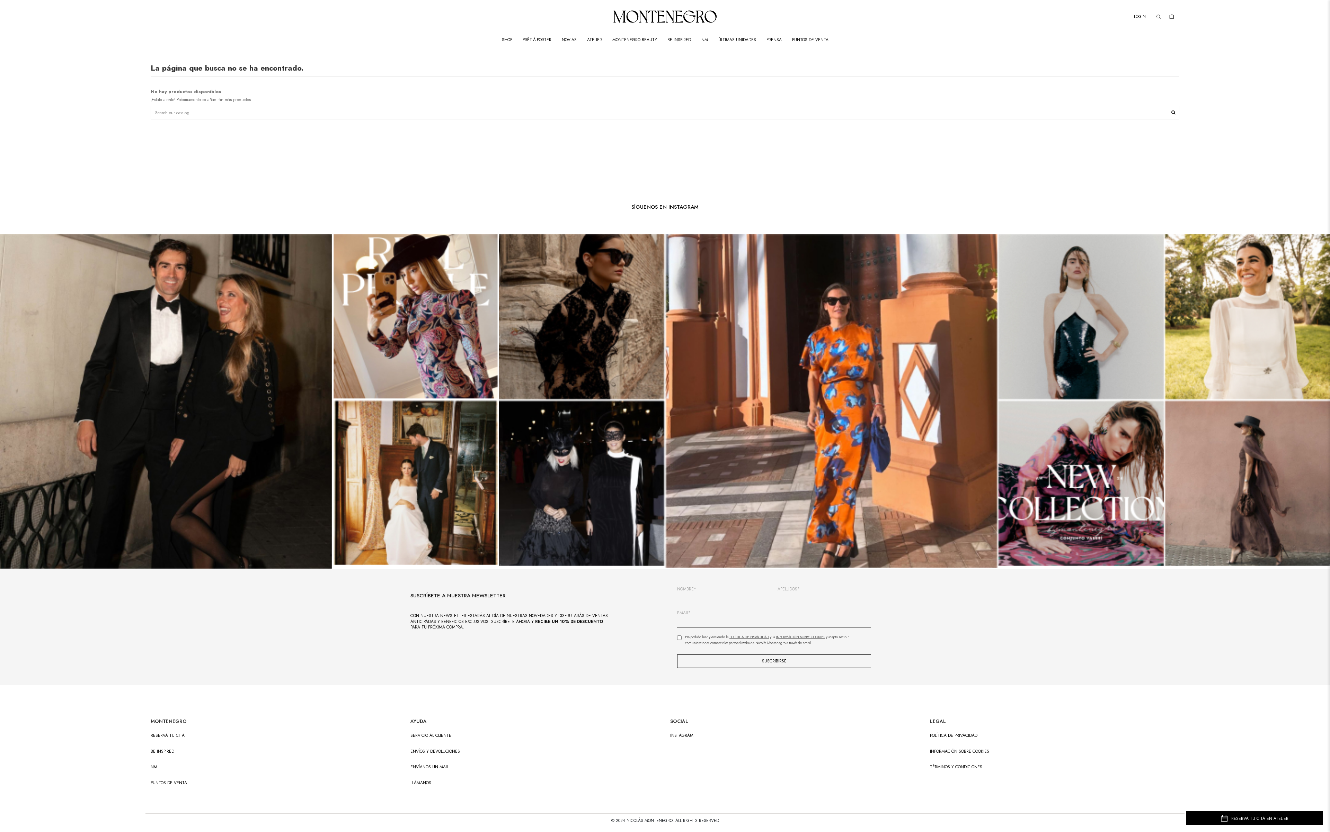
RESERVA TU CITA (168, 736)
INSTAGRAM (681, 736)
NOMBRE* (686, 589)
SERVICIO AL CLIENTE (430, 736)
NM (154, 767)
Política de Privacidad (749, 637)
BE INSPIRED (162, 751)
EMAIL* (684, 613)
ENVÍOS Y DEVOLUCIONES (435, 751)
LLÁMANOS (420, 783)
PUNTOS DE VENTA (169, 783)
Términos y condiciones (956, 767)
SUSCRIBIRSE (774, 661)
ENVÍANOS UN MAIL (429, 767)
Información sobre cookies (959, 751)
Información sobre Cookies (800, 637)
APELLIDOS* (789, 589)
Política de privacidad (953, 736)
